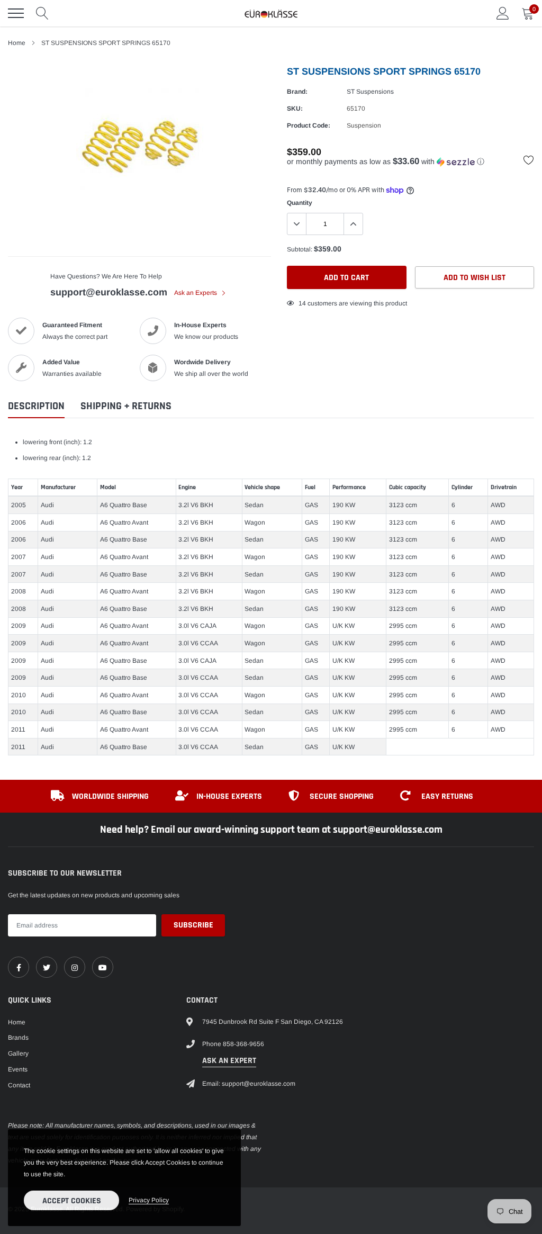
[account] (502, 13)
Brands (18, 1037)
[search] (42, 13)
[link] (18, 967)
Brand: (297, 91)
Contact (19, 1085)
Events (18, 1069)
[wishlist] (528, 160)
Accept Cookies (71, 1200)
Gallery (18, 1053)
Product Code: (308, 125)
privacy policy (149, 1200)
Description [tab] (36, 406)
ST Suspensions (370, 91)
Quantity (299, 202)
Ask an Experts (196, 292)
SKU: (295, 108)
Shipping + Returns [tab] (125, 406)
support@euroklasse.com (108, 292)
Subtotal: (299, 249)
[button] (410, 162)
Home (16, 43)
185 (304, 303)
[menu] (16, 13)
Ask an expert (229, 1060)
